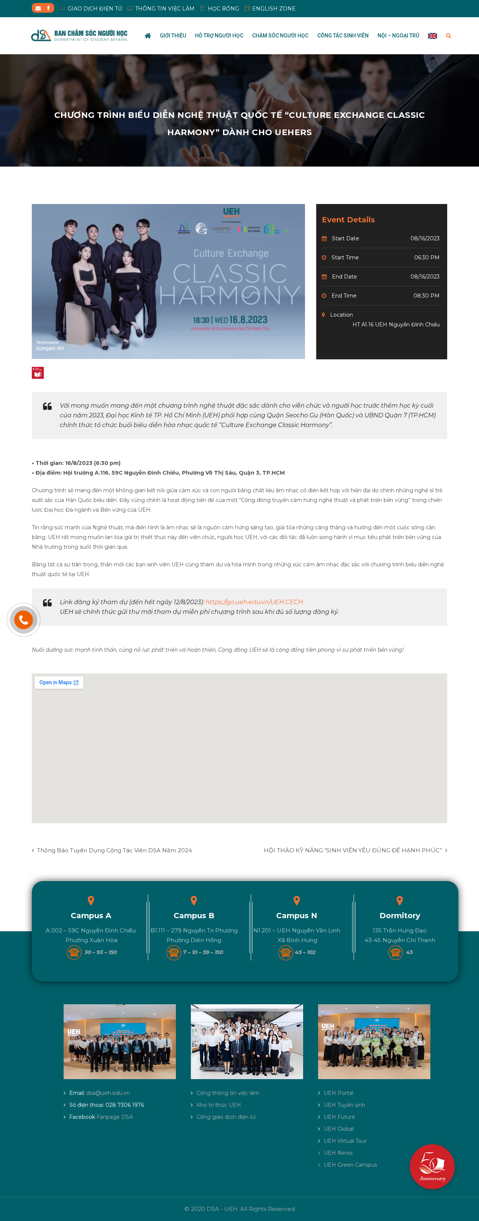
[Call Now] (23, 619)
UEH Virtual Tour (345, 1141)
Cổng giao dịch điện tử (226, 1117)
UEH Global (339, 1129)
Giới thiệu (173, 36)
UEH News (338, 1153)
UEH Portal (338, 1093)
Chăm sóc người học (280, 36)
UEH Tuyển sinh (344, 1105)
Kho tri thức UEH (218, 1105)
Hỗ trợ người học (219, 36)
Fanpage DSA (115, 1117)
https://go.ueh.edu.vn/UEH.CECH (254, 602)
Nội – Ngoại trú (398, 36)
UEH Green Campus (350, 1164)
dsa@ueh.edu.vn (108, 1093)
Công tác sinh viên (343, 36)
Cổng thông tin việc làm (227, 1093)
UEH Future (339, 1117)
